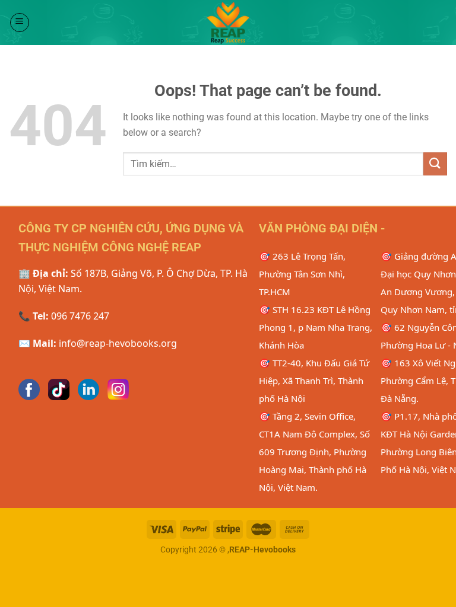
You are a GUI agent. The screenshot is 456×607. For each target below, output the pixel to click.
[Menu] (19, 22)
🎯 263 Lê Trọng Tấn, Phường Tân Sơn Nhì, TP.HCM (302, 274)
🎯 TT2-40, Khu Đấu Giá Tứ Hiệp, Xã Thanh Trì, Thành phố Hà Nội (314, 380)
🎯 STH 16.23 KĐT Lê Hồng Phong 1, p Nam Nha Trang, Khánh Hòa (315, 327)
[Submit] (435, 163)
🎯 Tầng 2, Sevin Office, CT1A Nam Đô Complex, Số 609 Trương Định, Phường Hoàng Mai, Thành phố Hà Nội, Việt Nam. (314, 451)
